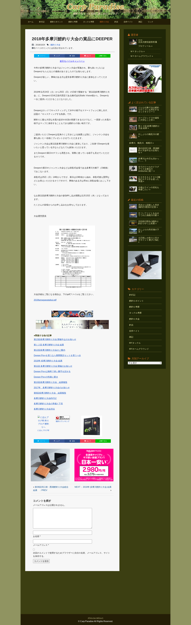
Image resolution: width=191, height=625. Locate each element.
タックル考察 (88, 22)
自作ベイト (128, 22)
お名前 (36, 536)
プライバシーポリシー (95, 618)
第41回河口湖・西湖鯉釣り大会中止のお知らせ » (148, 150)
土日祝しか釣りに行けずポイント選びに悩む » (148, 240)
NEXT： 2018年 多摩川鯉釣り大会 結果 (93, 487)
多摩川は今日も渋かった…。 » (148, 159)
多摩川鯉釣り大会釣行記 (45, 398)
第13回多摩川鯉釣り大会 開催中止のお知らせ (55, 339)
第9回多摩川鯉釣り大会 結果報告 (50, 393)
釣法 (116, 22)
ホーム (30, 22)
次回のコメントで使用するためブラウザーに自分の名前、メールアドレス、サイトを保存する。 (71, 554)
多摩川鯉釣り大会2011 (44, 409)
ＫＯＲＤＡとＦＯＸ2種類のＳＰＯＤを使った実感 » (149, 179)
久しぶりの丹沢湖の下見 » (148, 230)
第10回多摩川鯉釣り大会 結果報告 (50, 382)
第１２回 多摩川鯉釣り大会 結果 (49, 345)
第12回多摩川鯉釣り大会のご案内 (49, 350)
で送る (103, 56)
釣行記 (42, 22)
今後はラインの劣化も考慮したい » (148, 188)
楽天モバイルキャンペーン (72, 61)
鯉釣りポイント (56, 22)
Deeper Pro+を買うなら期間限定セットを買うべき (57, 355)
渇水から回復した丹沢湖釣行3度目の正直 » (148, 206)
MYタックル (135, 343)
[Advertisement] (95, 591)
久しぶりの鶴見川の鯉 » (148, 135)
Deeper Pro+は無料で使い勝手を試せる (52, 371)
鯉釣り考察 (73, 22)
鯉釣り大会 (104, 22)
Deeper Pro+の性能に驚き (46, 377)
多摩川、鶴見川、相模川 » (141, 143)
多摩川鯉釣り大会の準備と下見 (48, 404)
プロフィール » (145, 46)
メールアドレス (40, 545)
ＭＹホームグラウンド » (141, 56)
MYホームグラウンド (139, 349)
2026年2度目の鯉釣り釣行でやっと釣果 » (148, 222)
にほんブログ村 (43, 430)
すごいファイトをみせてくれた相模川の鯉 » (148, 214)
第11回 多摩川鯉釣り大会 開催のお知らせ (53, 366)
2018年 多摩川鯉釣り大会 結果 (48, 361)
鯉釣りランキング (62, 421)
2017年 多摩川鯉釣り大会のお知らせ (52, 387)
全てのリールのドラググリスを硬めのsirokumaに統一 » (148, 169)
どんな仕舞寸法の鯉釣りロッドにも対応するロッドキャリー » (148, 109)
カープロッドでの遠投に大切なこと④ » (148, 119)
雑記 (140, 22)
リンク (150, 22)
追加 (72, 56)
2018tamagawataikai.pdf (45, 300)
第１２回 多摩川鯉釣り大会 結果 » (149, 127)
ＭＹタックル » (137, 51)
